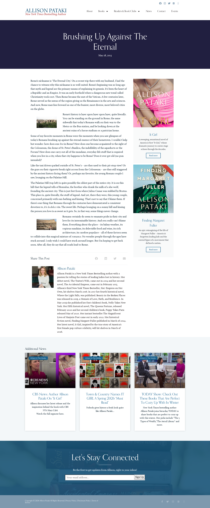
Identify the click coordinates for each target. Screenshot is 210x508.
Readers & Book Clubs (125, 11)
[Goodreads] (178, 3)
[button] (96, 258)
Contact (161, 11)
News (149, 11)
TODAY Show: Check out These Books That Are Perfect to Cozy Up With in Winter (160, 398)
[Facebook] (160, 3)
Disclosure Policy (84, 500)
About (89, 11)
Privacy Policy (71, 500)
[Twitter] (169, 3)
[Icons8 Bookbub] (173, 3)
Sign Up (139, 476)
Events (174, 11)
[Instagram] (165, 3)
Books (101, 11)
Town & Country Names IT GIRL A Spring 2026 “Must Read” (105, 398)
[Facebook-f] (162, 501)
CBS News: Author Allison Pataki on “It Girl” (50, 396)
